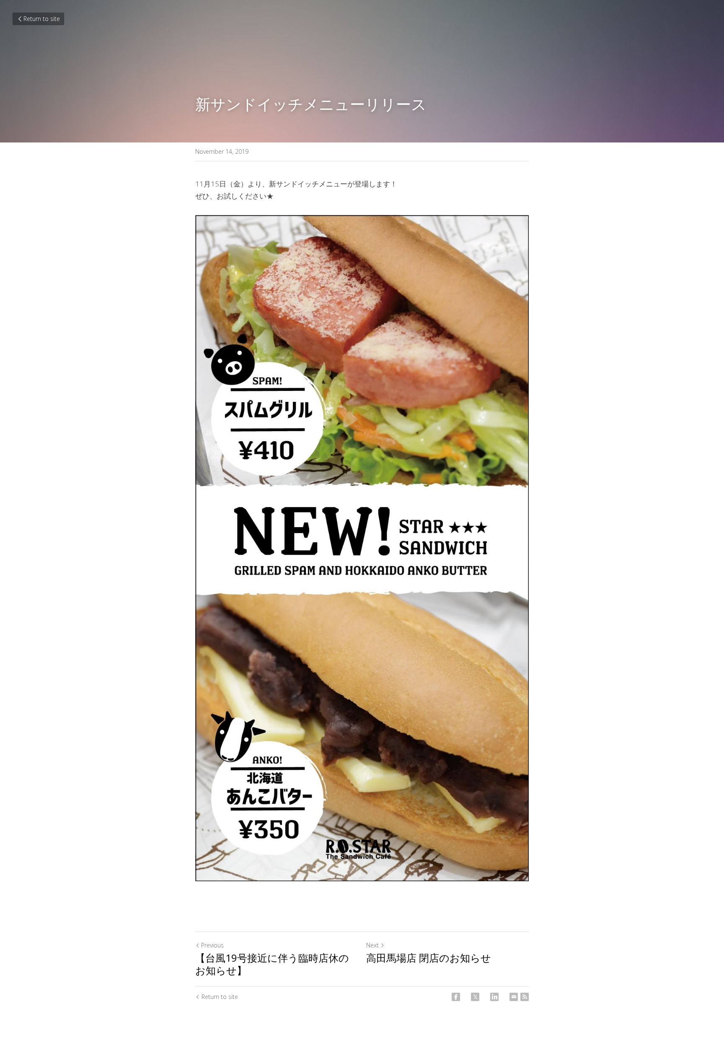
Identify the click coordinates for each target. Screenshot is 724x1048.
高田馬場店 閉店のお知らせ (428, 958)
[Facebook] (456, 997)
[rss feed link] (524, 997)
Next (372, 945)
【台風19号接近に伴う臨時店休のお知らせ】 (272, 964)
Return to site (41, 19)
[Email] (513, 997)
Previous (212, 945)
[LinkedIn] (494, 997)
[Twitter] (475, 997)
